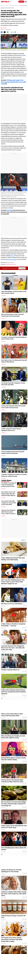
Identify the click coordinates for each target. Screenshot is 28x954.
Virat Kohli (9, 210)
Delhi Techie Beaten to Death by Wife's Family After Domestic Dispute (13, 292)
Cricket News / (11, 5)
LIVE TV (22, 1)
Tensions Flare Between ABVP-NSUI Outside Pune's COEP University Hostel (13, 406)
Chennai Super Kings (10, 259)
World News (3, 455)
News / (2, 5)
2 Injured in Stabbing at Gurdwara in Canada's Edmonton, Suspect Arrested (14, 475)
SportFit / (6, 5)
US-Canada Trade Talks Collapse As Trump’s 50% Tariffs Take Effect (13, 384)
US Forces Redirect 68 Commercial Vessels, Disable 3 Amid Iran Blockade (12, 452)
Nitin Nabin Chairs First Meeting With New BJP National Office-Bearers (14, 361)
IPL (22, 55)
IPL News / (17, 5)
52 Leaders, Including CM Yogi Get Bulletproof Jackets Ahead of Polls (14, 338)
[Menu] (26, 2)
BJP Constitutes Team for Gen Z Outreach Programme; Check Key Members (12, 315)
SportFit (2, 29)
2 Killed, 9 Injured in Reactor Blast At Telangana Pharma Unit (11, 429)
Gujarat (12, 255)
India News (3, 295)
